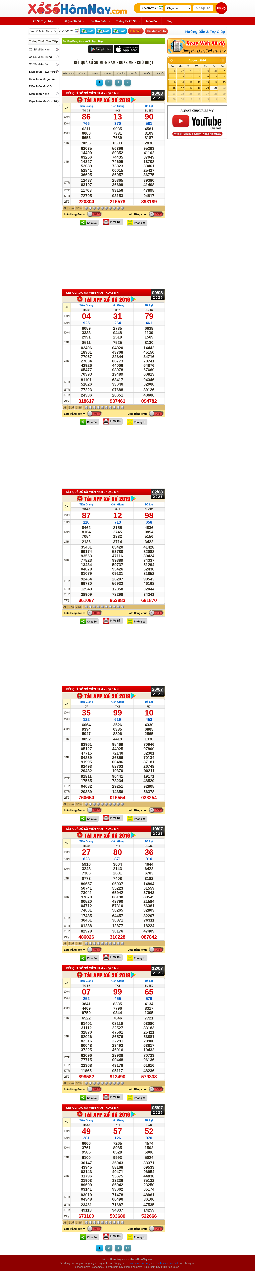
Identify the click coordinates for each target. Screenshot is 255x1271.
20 (207, 88)
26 (174, 71)
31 (215, 71)
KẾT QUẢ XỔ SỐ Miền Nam (92, 93)
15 (224, 82)
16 (174, 88)
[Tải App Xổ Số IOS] (126, 48)
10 (182, 82)
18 (190, 88)
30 (207, 71)
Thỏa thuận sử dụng (138, 1263)
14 (215, 82)
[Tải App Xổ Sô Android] (101, 48)
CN (66, 107)
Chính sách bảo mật (166, 1263)
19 (199, 88)
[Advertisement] (113, 257)
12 (199, 82)
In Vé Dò (115, 221)
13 (207, 82)
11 (190, 82)
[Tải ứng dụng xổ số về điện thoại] (106, 99)
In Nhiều (135, 31)
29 (199, 71)
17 (182, 88)
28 (190, 71)
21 (215, 88)
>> (127, 82)
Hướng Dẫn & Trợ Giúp (205, 32)
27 (182, 71)
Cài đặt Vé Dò (156, 31)
